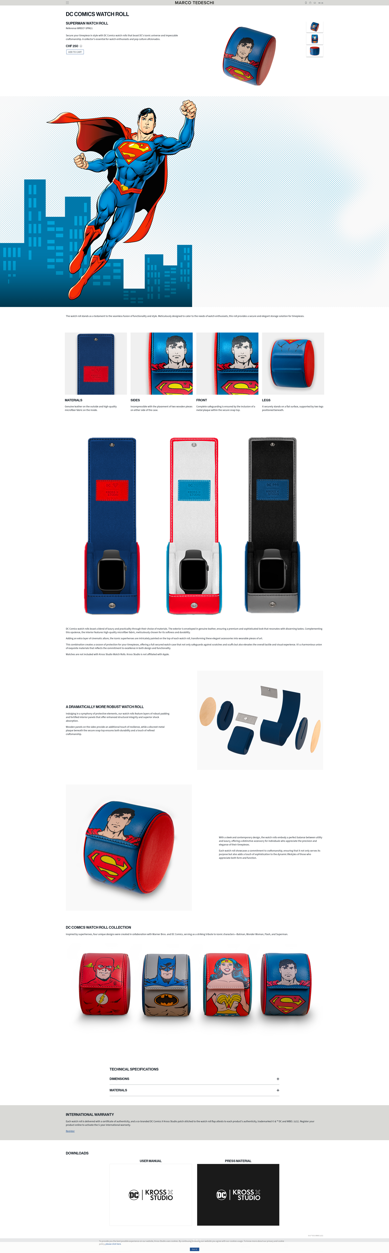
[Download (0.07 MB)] (151, 1195)
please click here (113, 1244)
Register (70, 1131)
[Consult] (238, 1195)
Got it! (194, 1249)
